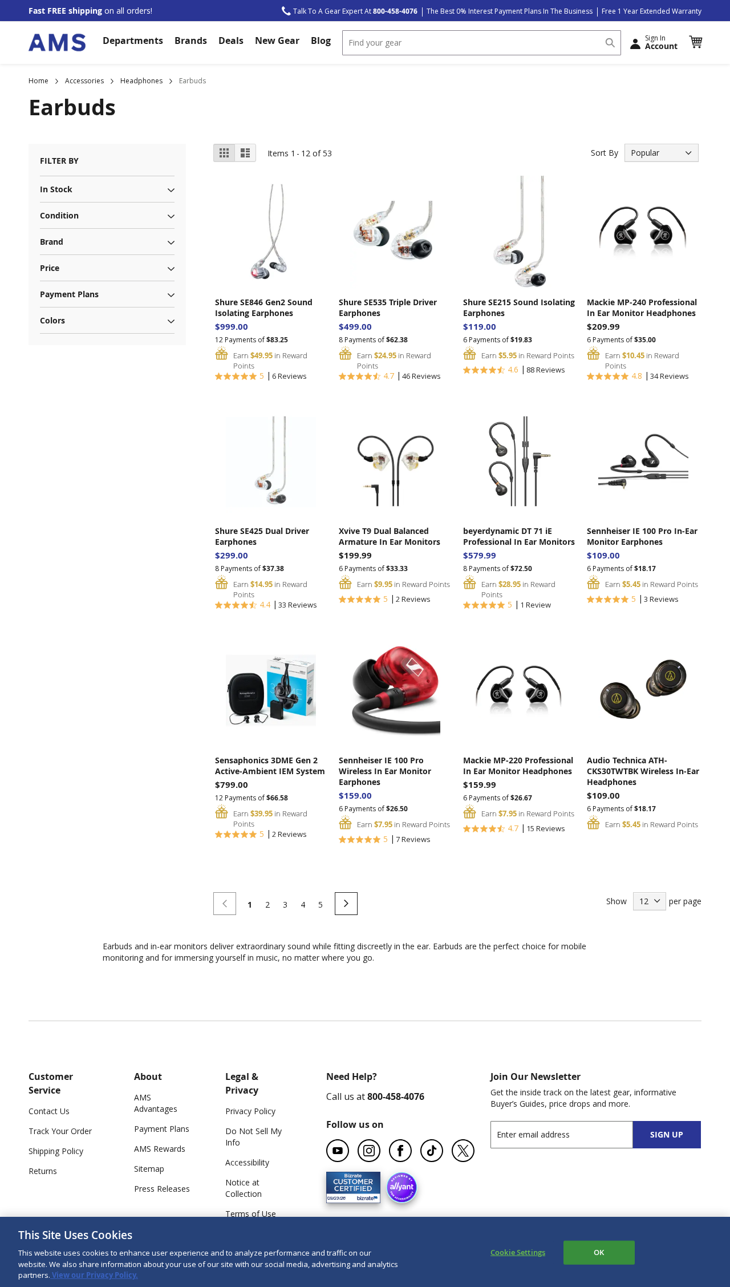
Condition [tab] (59, 215)
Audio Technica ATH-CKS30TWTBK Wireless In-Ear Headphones (643, 771)
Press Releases (162, 1188)
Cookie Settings (517, 1252)
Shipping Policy (56, 1151)
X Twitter (463, 1150)
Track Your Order (60, 1131)
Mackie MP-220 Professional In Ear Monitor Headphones (518, 765)
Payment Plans (161, 1128)
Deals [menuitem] (231, 40)
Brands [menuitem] (191, 40)
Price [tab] (49, 267)
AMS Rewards (159, 1148)
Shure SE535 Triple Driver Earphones (388, 307)
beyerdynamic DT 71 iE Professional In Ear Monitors (519, 536)
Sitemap (149, 1168)
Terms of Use (250, 1213)
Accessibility (247, 1162)
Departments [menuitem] (133, 40)
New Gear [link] (277, 40)
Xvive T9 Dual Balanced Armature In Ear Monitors (389, 536)
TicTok (431, 1150)
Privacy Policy (250, 1111)
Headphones (141, 81)
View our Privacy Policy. (94, 1275)
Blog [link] (321, 40)
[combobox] (481, 42)
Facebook (400, 1150)
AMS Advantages (155, 1103)
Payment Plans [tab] (69, 294)
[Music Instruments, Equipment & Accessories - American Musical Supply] (57, 42)
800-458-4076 (395, 1096)
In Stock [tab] (56, 189)
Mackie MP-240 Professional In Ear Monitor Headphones (642, 307)
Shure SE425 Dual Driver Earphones (262, 536)
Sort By (604, 152)
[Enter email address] (571, 1134)
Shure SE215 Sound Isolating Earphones (519, 307)
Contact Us (49, 1111)
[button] (695, 42)
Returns (43, 1170)
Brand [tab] (51, 241)
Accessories (84, 81)
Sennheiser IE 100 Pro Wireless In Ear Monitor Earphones (385, 771)
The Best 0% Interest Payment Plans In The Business (510, 11)
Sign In (661, 42)
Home (38, 81)
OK (599, 1252)
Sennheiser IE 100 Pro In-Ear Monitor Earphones (642, 536)
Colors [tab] (52, 320)
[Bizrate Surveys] (364, 1196)
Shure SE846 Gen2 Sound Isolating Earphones (264, 307)
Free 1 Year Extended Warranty (651, 11)
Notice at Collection (243, 1188)
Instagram (369, 1150)
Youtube (337, 1150)
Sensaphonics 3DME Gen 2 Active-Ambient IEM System (270, 765)
